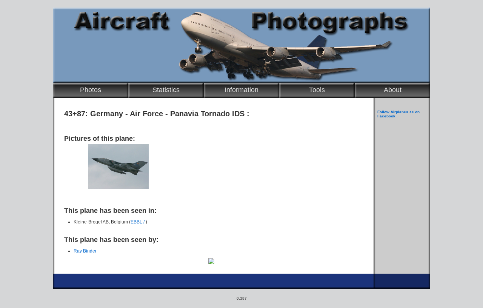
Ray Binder (85, 251)
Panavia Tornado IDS (207, 113)
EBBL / (138, 222)
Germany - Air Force (126, 113)
